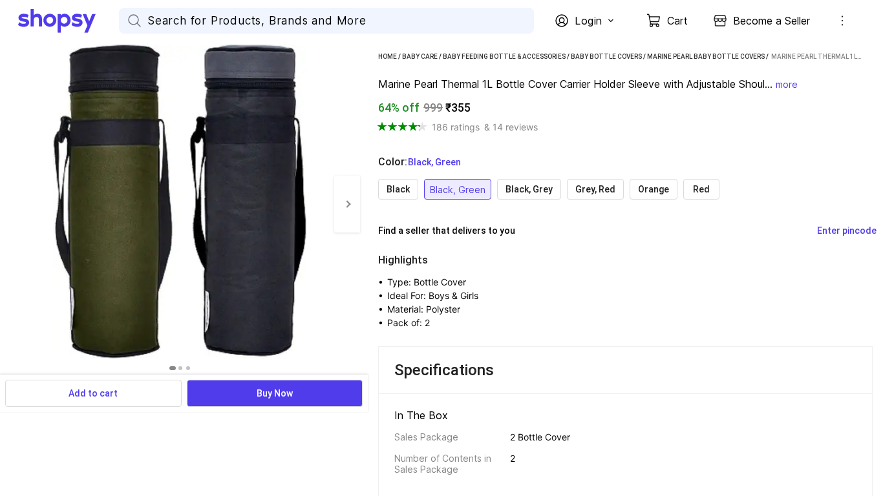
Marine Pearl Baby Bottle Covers (706, 56)
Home (387, 56)
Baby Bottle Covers (606, 56)
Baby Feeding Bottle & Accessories (504, 56)
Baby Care (420, 56)
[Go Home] (68, 21)
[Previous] (13, 204)
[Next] (347, 204)
